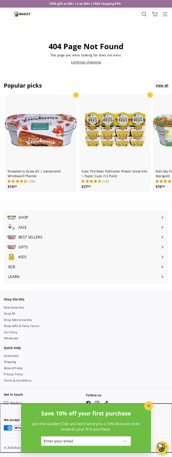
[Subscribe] (124, 441)
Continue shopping (86, 62)
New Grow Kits (14, 307)
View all (162, 85)
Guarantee (11, 356)
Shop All (9, 313)
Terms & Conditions (17, 380)
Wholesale (11, 338)
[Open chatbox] (162, 447)
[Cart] (154, 14)
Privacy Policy (13, 374)
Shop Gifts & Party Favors (22, 326)
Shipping (10, 362)
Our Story (10, 332)
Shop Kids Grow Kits (18, 320)
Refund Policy (13, 368)
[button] (17, 181)
